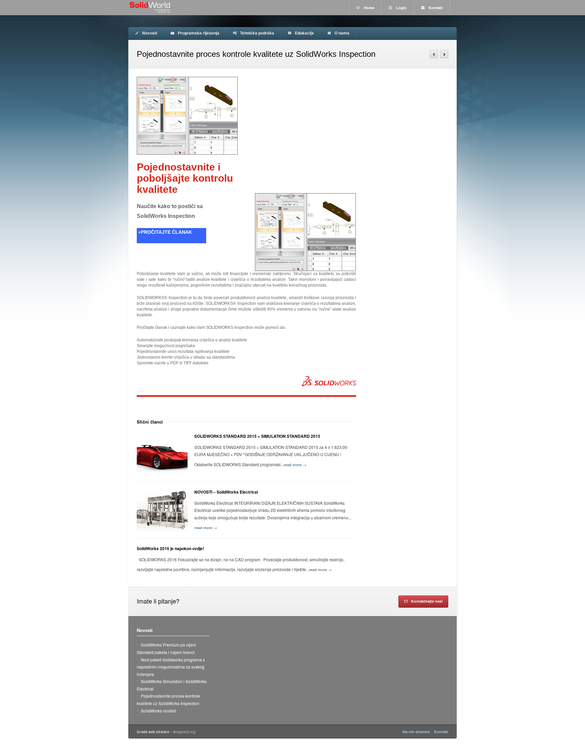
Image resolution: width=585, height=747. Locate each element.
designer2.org (184, 731)
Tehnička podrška (256, 33)
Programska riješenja (198, 33)
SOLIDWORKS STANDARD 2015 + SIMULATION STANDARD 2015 (257, 436)
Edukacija (304, 33)
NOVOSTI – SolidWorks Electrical (226, 492)
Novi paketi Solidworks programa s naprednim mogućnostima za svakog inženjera (171, 667)
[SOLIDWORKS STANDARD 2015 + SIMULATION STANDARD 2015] (162, 454)
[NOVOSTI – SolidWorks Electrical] (162, 510)
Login (401, 7)
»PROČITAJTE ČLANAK (164, 232)
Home (368, 7)
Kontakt (435, 7)
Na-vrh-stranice (416, 731)
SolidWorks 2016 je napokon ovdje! (170, 548)
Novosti (149, 33)
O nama (341, 33)
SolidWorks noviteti (158, 711)
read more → (295, 464)
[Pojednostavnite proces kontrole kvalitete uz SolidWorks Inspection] (245, 116)
